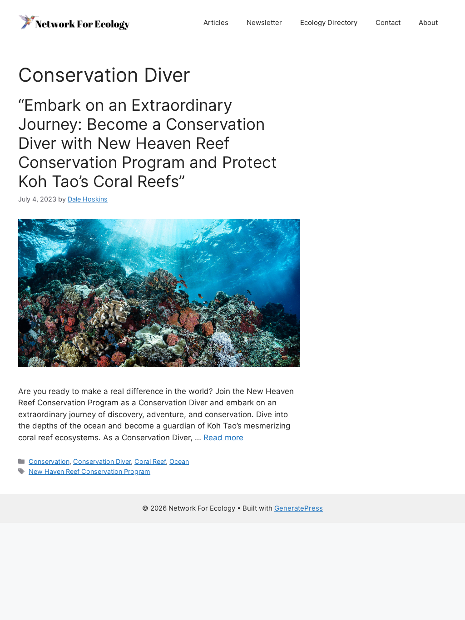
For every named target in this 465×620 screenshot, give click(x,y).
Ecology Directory (328, 22)
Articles (215, 22)
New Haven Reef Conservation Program (89, 471)
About (428, 22)
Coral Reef (150, 461)
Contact (388, 22)
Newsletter (264, 22)
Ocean (179, 461)
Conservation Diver (102, 461)
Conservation (49, 461)
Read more (223, 437)
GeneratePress (298, 508)
